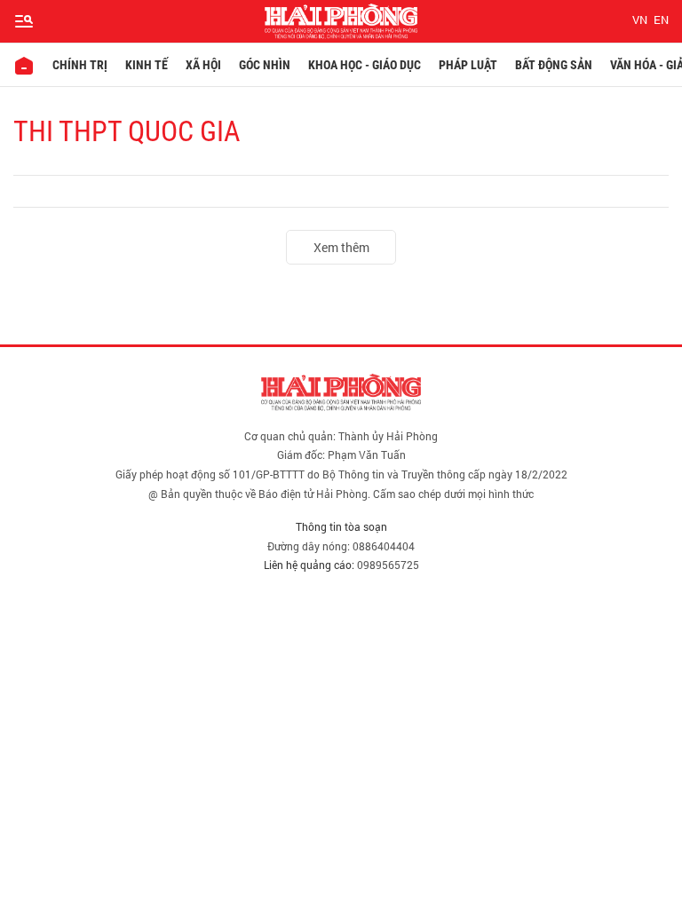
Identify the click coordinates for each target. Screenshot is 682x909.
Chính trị (79, 65)
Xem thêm (341, 247)
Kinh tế (146, 65)
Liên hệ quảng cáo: (309, 564)
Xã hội (203, 65)
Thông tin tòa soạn (341, 526)
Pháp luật (468, 65)
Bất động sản (553, 65)
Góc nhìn (264, 65)
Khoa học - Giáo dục (364, 65)
